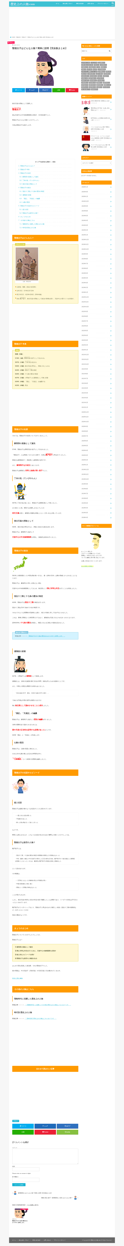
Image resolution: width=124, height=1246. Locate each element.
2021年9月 (85, 369)
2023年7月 (85, 263)
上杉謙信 (102, 62)
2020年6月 (85, 441)
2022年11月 (85, 302)
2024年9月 (85, 206)
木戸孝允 (100, 78)
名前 (13, 1166)
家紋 (84, 73)
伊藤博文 (85, 67)
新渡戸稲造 (92, 78)
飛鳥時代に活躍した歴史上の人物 (32, 224)
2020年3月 (85, 455)
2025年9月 (85, 191)
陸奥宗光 (94, 89)
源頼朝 (99, 82)
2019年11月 (85, 474)
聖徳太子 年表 (24, 169)
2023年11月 (85, 244)
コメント (14, 1147)
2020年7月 (85, 436)
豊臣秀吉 (85, 87)
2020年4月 (85, 450)
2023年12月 (85, 239)
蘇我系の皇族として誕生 (29, 177)
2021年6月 (85, 383)
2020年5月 (85, 445)
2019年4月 (85, 508)
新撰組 (84, 78)
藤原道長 (100, 85)
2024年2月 (85, 230)
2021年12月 (85, 354)
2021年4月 (85, 393)
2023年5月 (85, 273)
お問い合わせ (90, 3)
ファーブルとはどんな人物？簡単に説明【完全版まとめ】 (100, 147)
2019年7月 (85, 493)
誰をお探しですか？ (68, 3)
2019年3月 (85, 512)
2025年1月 (85, 196)
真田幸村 (106, 82)
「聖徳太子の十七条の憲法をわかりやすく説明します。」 (46, 636)
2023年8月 (85, 258)
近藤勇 (99, 87)
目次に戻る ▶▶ (17, 978)
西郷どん (107, 85)
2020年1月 (85, 464)
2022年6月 (85, 326)
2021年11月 (85, 359)
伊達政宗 (92, 67)
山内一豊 (99, 73)
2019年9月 (85, 484)
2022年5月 (85, 330)
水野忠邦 (85, 82)
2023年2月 (85, 287)
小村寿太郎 (91, 73)
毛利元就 (101, 80)
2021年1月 (85, 407)
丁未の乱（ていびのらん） (30, 180)
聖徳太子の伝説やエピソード (29, 206)
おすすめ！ (86, 62)
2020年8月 (85, 431)
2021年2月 (85, 402)
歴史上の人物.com (23, 4)
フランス (94, 62)
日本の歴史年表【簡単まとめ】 (100, 102)
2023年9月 (85, 254)
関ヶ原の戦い (86, 89)
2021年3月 (85, 397)
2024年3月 (85, 225)
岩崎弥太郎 (85, 76)
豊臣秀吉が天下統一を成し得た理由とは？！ (100, 109)
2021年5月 (85, 388)
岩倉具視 (107, 73)
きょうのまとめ (25, 216)
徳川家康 (93, 76)
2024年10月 (85, 201)
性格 (100, 76)
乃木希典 (103, 65)
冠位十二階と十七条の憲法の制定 (32, 191)
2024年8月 (85, 211)
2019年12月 (85, 469)
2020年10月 (85, 421)
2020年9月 (85, 426)
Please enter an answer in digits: (21, 1173)
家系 (108, 71)
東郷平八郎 (85, 80)
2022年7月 (85, 321)
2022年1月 (85, 350)
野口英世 (106, 87)
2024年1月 (85, 235)
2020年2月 (85, 460)
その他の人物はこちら (27, 220)
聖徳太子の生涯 (25, 173)
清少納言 (92, 82)
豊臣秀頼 (92, 87)
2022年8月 (85, 316)
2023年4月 (85, 278)
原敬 (84, 69)
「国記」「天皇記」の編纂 (30, 198)
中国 (96, 65)
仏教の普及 (25, 202)
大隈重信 (102, 71)
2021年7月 (85, 378)
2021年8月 (85, 373)
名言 (89, 69)
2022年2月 (85, 345)
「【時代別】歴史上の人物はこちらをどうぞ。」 (41, 1018)
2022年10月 (85, 306)
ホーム (57, 3)
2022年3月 (85, 340)
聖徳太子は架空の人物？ (29, 213)
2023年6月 (85, 268)
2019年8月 (85, 488)
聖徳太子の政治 (25, 187)
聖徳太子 (16, 1121)
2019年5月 (85, 503)
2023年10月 (85, 249)
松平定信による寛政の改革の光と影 (100, 119)
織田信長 (92, 85)
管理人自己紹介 (80, 3)
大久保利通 (101, 69)
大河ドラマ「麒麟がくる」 (89, 71)
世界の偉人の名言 (87, 65)
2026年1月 (85, 187)
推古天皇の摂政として (28, 184)
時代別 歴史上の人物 (28, 227)
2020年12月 (85, 412)
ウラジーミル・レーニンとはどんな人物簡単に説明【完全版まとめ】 (100, 138)
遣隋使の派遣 (25, 195)
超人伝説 (24, 209)
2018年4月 (85, 517)
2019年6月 (85, 498)
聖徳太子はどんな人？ (27, 166)
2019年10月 (85, 479)
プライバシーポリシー (102, 3)
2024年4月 (85, 220)
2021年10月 (85, 364)
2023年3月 (85, 282)
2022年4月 (85, 335)
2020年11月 (85, 417)
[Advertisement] (62, 23)
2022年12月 (85, 297)
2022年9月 (85, 311)
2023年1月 (85, 292)
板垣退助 (93, 80)
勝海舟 (103, 67)
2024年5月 (85, 215)
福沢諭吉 (85, 85)
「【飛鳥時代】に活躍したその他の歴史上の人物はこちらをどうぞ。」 (48, 1005)
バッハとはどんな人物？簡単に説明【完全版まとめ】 (100, 129)
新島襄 (105, 76)
